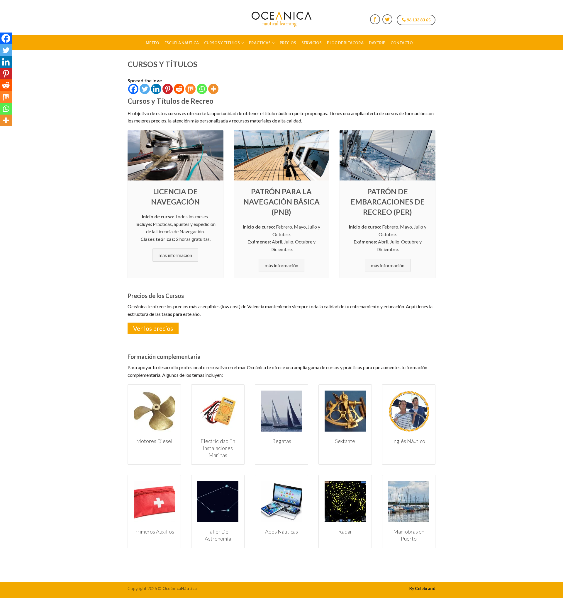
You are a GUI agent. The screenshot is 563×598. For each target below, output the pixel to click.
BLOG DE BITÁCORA (345, 42)
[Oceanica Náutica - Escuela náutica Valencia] (281, 17)
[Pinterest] (167, 89)
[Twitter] (145, 89)
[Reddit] (179, 89)
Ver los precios (153, 328)
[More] (213, 89)
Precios (288, 42)
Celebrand (425, 588)
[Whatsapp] (202, 89)
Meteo (152, 42)
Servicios (311, 42)
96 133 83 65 (418, 19)
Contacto (402, 42)
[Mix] (190, 89)
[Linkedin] (156, 89)
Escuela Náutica (182, 42)
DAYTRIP (377, 42)
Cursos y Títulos (222, 42)
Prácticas (260, 42)
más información (175, 255)
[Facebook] (133, 89)
